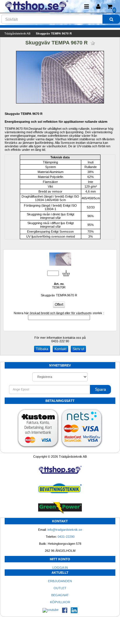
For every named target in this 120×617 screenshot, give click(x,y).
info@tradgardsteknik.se (64, 529)
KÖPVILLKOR (60, 602)
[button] (98, 6)
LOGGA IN (60, 567)
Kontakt (60, 349)
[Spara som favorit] (93, 43)
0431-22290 (66, 536)
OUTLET (60, 588)
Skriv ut (78, 349)
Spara (100, 389)
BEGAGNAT (60, 595)
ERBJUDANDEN (60, 581)
